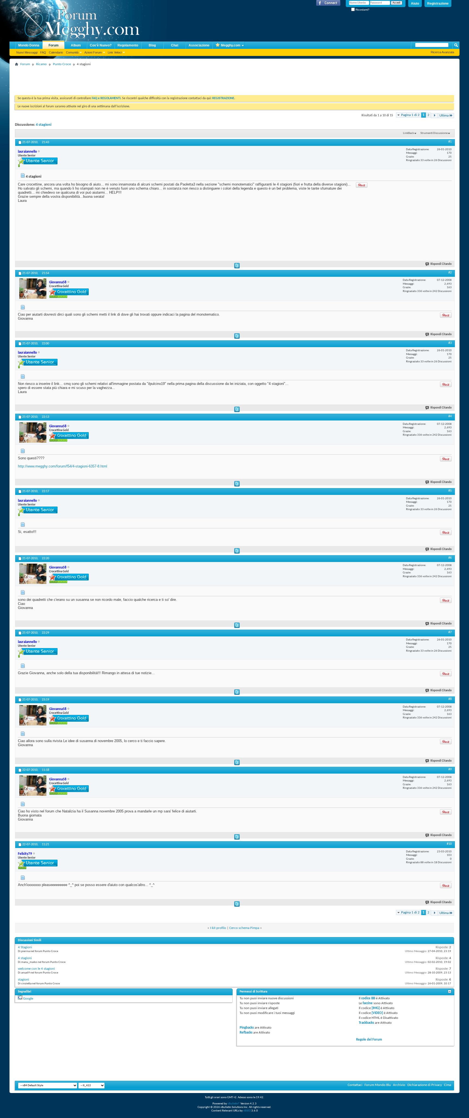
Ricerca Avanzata (442, 52)
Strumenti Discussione (434, 133)
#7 (450, 632)
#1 (450, 141)
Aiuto (415, 3)
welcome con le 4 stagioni (36, 969)
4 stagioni (43, 125)
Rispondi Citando (441, 264)
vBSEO (247, 1110)
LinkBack (408, 133)
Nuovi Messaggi (26, 52)
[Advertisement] (114, 80)
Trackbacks (366, 1023)
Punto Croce (62, 64)
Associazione (199, 45)
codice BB (368, 998)
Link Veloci (115, 52)
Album (76, 45)
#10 (449, 844)
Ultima (444, 115)
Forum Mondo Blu (378, 1085)
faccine (368, 1003)
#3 (450, 343)
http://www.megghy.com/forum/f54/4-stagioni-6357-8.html (62, 466)
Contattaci (355, 1085)
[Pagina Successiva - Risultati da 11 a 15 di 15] (434, 115)
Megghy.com (230, 45)
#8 (450, 699)
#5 (450, 490)
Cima (447, 1085)
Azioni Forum (93, 52)
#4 (450, 416)
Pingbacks (247, 1027)
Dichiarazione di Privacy (424, 1085)
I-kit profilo (218, 928)
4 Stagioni (25, 947)
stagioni (23, 979)
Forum (54, 45)
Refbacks (246, 1032)
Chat (174, 45)
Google (28, 998)
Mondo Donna (28, 45)
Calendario (56, 52)
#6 (450, 558)
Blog (152, 45)
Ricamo (41, 64)
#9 (450, 769)
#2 (450, 272)
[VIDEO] (377, 1013)
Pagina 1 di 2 (410, 115)
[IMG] (376, 1008)
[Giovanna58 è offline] (32, 288)
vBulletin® (233, 1103)
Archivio (399, 1085)
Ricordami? (362, 9)
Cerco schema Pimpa (244, 928)
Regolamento (128, 45)
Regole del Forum (369, 1039)
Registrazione (438, 3)
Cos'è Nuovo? (101, 45)
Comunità (72, 52)
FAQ (43, 52)
